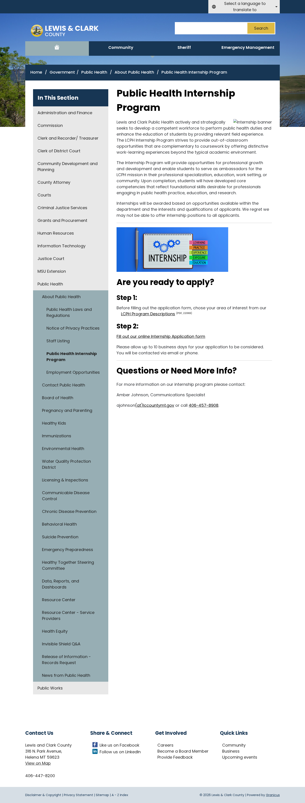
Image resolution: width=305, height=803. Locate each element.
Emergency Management (247, 47)
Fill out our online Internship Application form (161, 336)
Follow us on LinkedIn (120, 752)
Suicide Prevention (60, 537)
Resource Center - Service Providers (68, 615)
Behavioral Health (59, 524)
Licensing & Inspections (65, 480)
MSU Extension (52, 271)
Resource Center (58, 600)
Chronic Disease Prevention (69, 511)
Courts (44, 195)
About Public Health (135, 72)
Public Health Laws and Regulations (69, 312)
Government (62, 72)
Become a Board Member (183, 751)
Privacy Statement (78, 795)
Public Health (94, 72)
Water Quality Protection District (66, 464)
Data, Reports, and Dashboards (60, 584)
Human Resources (56, 233)
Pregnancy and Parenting (67, 410)
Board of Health (57, 397)
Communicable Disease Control (66, 496)
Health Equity (55, 631)
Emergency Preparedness (67, 549)
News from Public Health (66, 675)
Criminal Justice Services (62, 208)
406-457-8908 (203, 405)
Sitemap (102, 795)
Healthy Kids (54, 423)
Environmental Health (63, 448)
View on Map (38, 763)
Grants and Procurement (62, 220)
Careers (165, 745)
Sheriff (184, 47)
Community (120, 47)
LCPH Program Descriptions (156, 314)
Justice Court (51, 258)
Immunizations (56, 436)
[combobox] (244, 6)
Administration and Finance (65, 113)
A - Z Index (120, 795)
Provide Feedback (175, 757)
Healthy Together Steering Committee (68, 565)
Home (36, 72)
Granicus (273, 795)
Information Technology (62, 246)
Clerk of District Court (59, 151)
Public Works (50, 688)
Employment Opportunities (73, 372)
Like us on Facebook (119, 745)
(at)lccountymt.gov (154, 405)
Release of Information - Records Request (66, 659)
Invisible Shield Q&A (61, 644)
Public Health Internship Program (71, 356)
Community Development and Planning (68, 166)
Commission (50, 125)
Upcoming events (239, 757)
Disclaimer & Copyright (43, 795)
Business (231, 751)
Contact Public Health (63, 385)
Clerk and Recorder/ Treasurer (68, 138)
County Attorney (54, 182)
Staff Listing (58, 341)
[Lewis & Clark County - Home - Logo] (68, 31)
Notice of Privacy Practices (73, 328)
